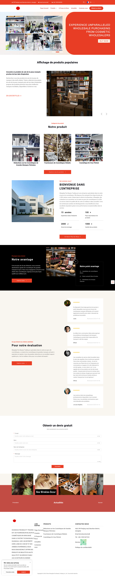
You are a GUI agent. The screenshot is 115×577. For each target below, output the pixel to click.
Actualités (74, 8)
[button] (101, 114)
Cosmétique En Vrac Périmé (89, 163)
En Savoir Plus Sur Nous (72, 236)
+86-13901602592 (57, 2)
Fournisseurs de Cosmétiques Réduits (57, 163)
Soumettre (57, 466)
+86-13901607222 (83, 537)
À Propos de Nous (64, 8)
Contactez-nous (83, 8)
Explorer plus (21, 280)
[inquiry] (113, 282)
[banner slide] (57, 33)
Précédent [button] (16, 502)
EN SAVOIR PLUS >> (14, 96)
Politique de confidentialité (83, 547)
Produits (53, 8)
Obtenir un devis (96, 8)
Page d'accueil (44, 8)
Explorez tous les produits (56, 172)
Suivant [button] (100, 502)
